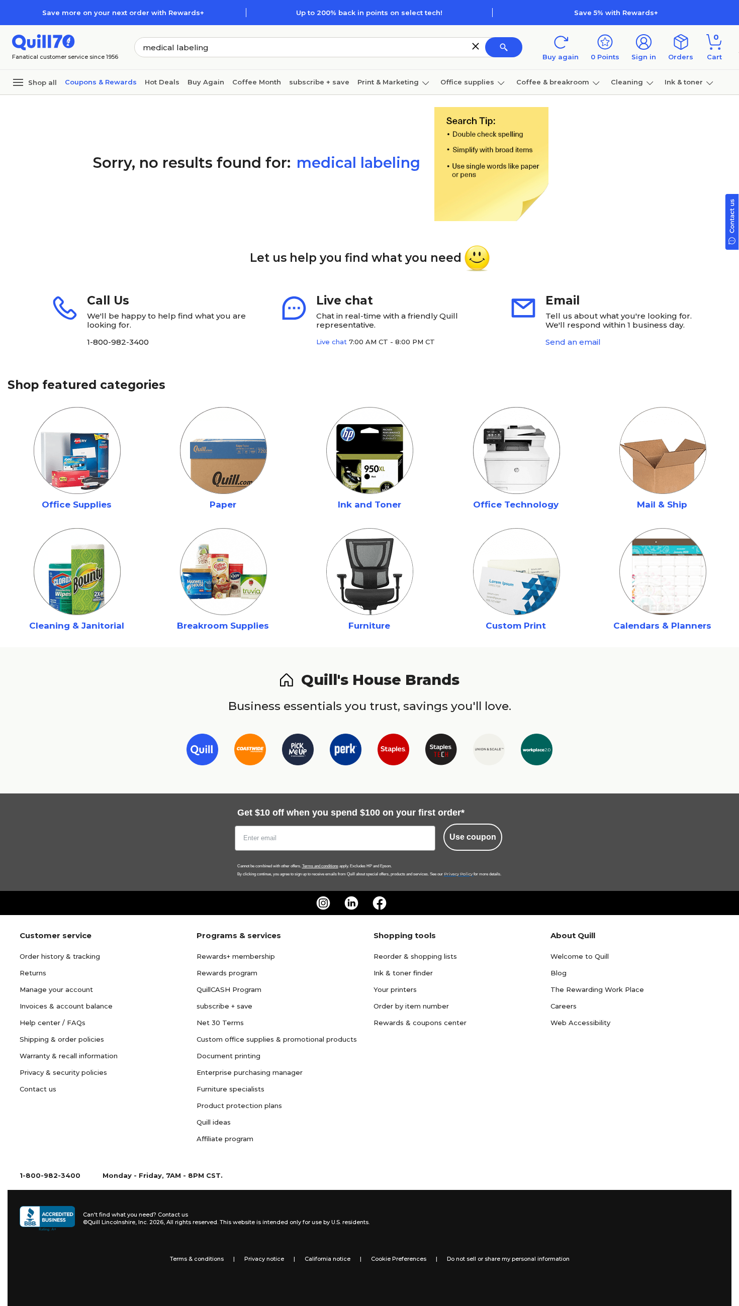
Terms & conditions (197, 1258)
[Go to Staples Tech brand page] (441, 751)
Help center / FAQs (52, 1023)
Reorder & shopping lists (415, 956)
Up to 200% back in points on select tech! (369, 13)
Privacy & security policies (63, 1072)
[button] (475, 46)
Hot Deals (162, 82)
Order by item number (411, 1006)
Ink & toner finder (403, 973)
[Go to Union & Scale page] (489, 751)
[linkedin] (351, 903)
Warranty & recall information (69, 1056)
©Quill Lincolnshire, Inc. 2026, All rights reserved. (150, 1222)
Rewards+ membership (236, 956)
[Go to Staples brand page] (393, 751)
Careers (563, 1006)
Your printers (395, 989)
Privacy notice (264, 1258)
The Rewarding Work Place (597, 989)
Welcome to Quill (579, 956)
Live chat (331, 342)
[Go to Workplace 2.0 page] (537, 751)
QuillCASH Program (229, 989)
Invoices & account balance (66, 1006)
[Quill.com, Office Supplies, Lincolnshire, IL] (47, 1218)
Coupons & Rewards (101, 82)
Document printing (228, 1056)
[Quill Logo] (43, 41)
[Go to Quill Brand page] (202, 751)
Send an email (573, 342)
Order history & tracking (60, 956)
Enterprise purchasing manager (250, 1072)
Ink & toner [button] (684, 82)
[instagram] (323, 903)
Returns (33, 973)
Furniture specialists (230, 1089)
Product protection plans (239, 1105)
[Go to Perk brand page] (345, 751)
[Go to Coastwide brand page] (250, 751)
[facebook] (380, 903)
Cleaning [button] (627, 82)
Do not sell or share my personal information (508, 1258)
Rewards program (227, 973)
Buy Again (206, 82)
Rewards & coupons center (420, 1023)
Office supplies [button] (467, 82)
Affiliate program (225, 1139)
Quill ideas (214, 1122)
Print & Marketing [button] (388, 82)
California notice (327, 1258)
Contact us (38, 1089)
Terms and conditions (320, 866)
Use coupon (472, 837)
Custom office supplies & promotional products (277, 1039)
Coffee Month (256, 82)
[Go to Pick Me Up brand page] (298, 751)
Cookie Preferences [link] (398, 1258)
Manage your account (56, 989)
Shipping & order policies (62, 1039)
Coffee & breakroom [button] (552, 82)
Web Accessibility (580, 1023)
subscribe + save (319, 82)
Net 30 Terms (220, 1023)
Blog (558, 973)
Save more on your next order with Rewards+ (123, 13)
